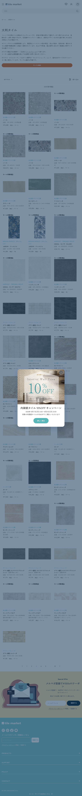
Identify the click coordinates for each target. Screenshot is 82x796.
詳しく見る (41, 421)
